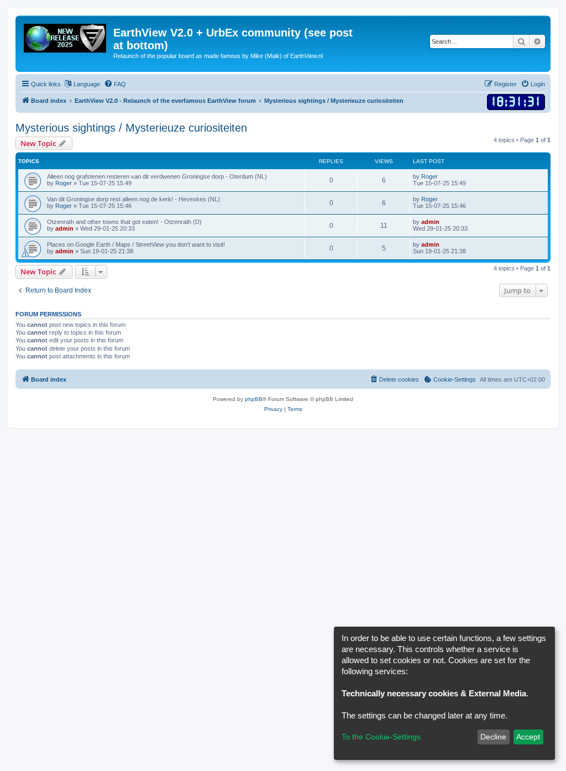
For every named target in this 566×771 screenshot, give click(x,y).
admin (64, 228)
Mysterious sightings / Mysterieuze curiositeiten (131, 128)
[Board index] (65, 36)
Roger (63, 183)
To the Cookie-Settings (381, 736)
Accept (528, 736)
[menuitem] (115, 84)
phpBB (254, 399)
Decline (493, 736)
